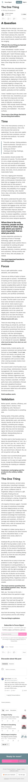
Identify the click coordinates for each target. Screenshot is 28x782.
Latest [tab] (7, 710)
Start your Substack (10, 774)
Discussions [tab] (13, 710)
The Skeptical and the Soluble (9, 736)
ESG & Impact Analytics (9, 734)
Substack (6, 778)
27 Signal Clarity (6, 715)
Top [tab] (3, 710)
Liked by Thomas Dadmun (11, 680)
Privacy (18, 769)
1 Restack (11, 647)
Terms (23, 769)
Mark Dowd (8, 678)
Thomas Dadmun (9, 13)
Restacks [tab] (11, 664)
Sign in (24, 2)
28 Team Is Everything (8, 724)
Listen (24, 14)
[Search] (25, 710)
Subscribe (19, 2)
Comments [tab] (5, 664)
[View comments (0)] (8, 721)
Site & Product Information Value (10, 717)
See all (4, 744)
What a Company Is (6, 727)
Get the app (22, 774)
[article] (14, 718)
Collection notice (14, 770)
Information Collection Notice (17, 639)
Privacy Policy (14, 641)
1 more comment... (6, 702)
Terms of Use (21, 637)
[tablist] (8, 663)
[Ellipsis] (26, 678)
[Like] (2, 721)
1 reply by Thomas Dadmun (13, 695)
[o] (24, 716)
